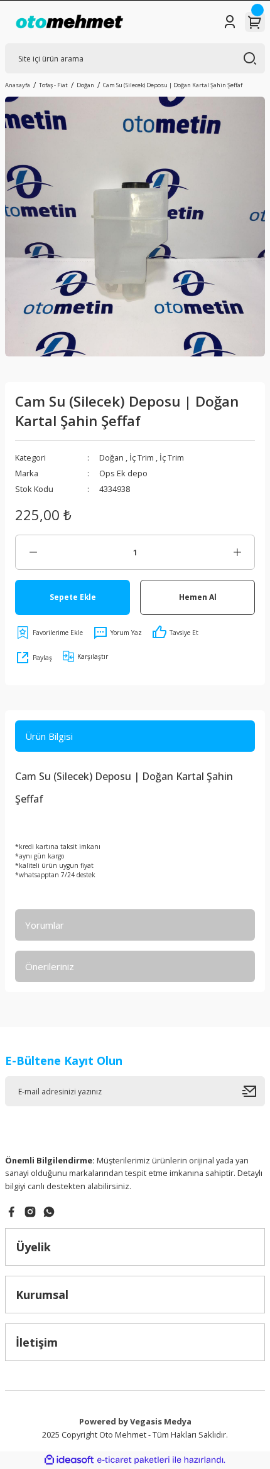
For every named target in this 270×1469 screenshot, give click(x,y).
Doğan (111, 457)
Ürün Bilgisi (49, 736)
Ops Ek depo (123, 473)
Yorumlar (44, 925)
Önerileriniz (49, 966)
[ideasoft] (69, 1460)
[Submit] (253, 1091)
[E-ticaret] (133, 1460)
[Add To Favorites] (49, 632)
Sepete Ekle (73, 597)
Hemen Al (198, 597)
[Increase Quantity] (237, 552)
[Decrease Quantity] (33, 552)
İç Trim (141, 457)
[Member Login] (230, 22)
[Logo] (69, 22)
